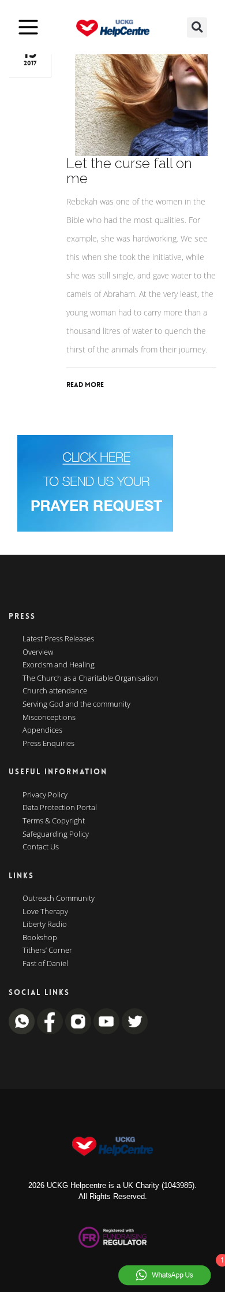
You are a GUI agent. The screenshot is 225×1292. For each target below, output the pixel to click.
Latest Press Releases (58, 639)
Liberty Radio (44, 924)
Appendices (42, 730)
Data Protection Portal (59, 807)
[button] (197, 27)
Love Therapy (45, 911)
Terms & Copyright (53, 821)
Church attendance (54, 691)
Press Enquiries (48, 743)
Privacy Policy (45, 795)
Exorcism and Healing (58, 665)
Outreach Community (58, 898)
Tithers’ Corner (47, 950)
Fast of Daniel (45, 963)
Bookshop (39, 937)
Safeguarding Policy (55, 834)
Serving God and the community (76, 704)
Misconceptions (49, 717)
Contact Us (40, 847)
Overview (37, 652)
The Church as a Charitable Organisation (90, 678)
